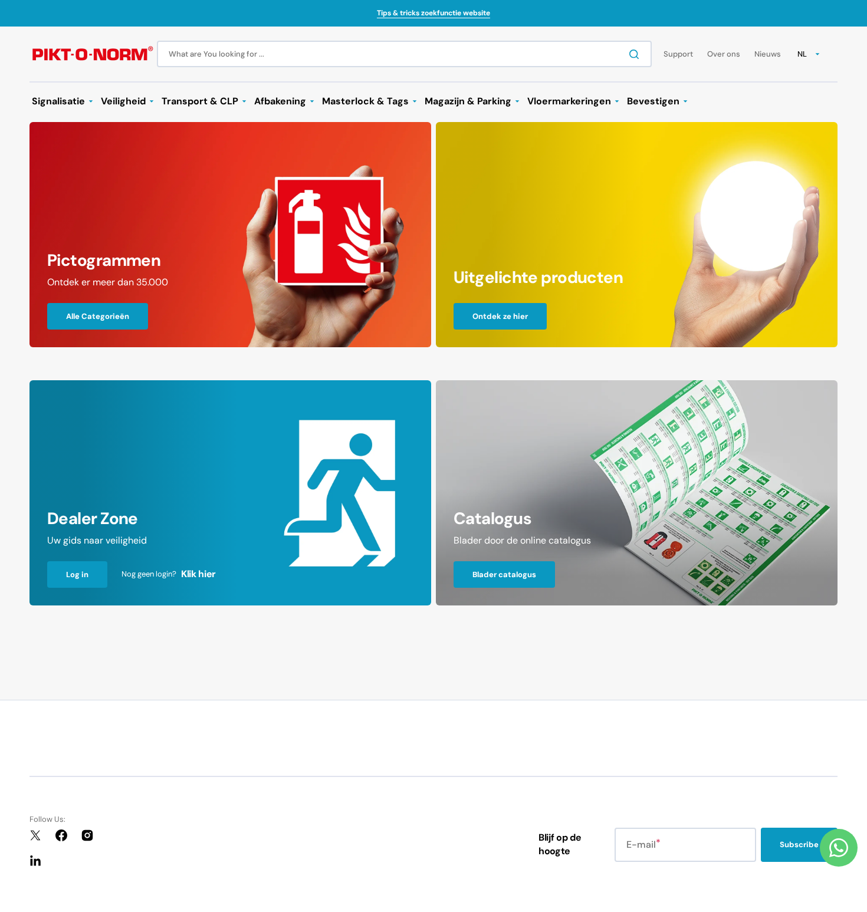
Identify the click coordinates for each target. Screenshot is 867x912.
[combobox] (404, 54)
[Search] (636, 54)
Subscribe (799, 844)
